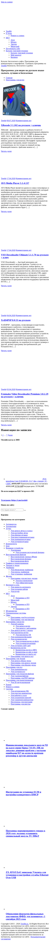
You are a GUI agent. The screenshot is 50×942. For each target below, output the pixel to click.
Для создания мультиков (26, 643)
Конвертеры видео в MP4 (26, 650)
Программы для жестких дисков (24, 578)
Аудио (8, 529)
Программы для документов (22, 620)
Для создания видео (19, 639)
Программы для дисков (15, 659)
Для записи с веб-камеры (26, 628)
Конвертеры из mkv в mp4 (26, 652)
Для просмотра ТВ (23, 635)
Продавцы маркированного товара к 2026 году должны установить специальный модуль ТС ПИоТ (25, 833)
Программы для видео (15, 80)
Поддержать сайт (13, 49)
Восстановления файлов (16, 555)
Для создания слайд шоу (21, 646)
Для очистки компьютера (21, 693)
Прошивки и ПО (22, 598)
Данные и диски (12, 565)
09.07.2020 (11, 121)
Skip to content (6, 2)
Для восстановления (24, 581)
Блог (8, 546)
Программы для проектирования (19, 680)
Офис (8, 615)
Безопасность (11, 544)
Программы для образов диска (23, 665)
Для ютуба (15, 591)
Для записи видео (23, 626)
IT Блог (9, 33)
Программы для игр (14, 667)
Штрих (14, 42)
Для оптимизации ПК (20, 691)
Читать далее (6, 151)
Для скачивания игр (19, 669)
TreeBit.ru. (25, 924)
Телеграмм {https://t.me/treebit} (14, 500)
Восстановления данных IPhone (24, 557)
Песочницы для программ (21, 702)
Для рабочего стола (19, 695)
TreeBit (9, 31)
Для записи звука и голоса (21, 531)
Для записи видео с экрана (22, 630)
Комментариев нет (23, 121)
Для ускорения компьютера (22, 700)
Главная (9, 78)
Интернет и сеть (12, 585)
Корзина (14, 57)
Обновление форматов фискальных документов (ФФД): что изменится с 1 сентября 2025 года (25, 916)
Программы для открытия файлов (20, 674)
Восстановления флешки (21, 559)
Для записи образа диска (21, 661)
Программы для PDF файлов (22, 678)
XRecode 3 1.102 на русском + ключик (21, 125)
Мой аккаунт (16, 55)
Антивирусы (11, 524)
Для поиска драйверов (20, 572)
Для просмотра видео (19, 633)
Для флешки (16, 550)
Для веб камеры (17, 624)
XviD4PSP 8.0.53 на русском (15, 320)
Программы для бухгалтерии (23, 617)
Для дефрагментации (24, 583)
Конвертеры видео (18, 648)
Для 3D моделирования (20, 682)
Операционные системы (16, 613)
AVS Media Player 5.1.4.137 (15, 183)
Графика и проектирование (17, 563)
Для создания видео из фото (27, 641)
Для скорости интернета (21, 587)
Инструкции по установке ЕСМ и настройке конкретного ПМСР (23, 793)
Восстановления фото (20, 561)
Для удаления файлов (19, 676)
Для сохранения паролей (21, 698)
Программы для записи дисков (23, 663)
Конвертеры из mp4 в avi (26, 654)
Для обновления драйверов (22, 570)
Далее (10, 435)
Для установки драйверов (21, 574)
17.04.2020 (11, 178)
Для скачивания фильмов (21, 637)
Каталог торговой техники (17, 51)
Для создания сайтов (19, 589)
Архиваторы (11, 526)
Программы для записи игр (22, 656)
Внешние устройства (14, 548)
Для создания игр (18, 672)
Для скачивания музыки (21, 539)
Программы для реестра (20, 704)
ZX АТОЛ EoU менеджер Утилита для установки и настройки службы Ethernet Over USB (27, 875)
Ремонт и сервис (17, 36)
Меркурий (15, 46)
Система (9, 689)
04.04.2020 (11, 315)
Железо (9, 576)
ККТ (8, 38)
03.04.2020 (11, 389)
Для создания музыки (20, 542)
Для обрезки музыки (19, 535)
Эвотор (14, 44)
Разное (8, 685)
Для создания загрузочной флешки (30, 552)
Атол (13, 40)
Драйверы (10, 568)
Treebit (3, 121)
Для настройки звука (19, 533)
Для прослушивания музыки (22, 537)
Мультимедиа (11, 611)
